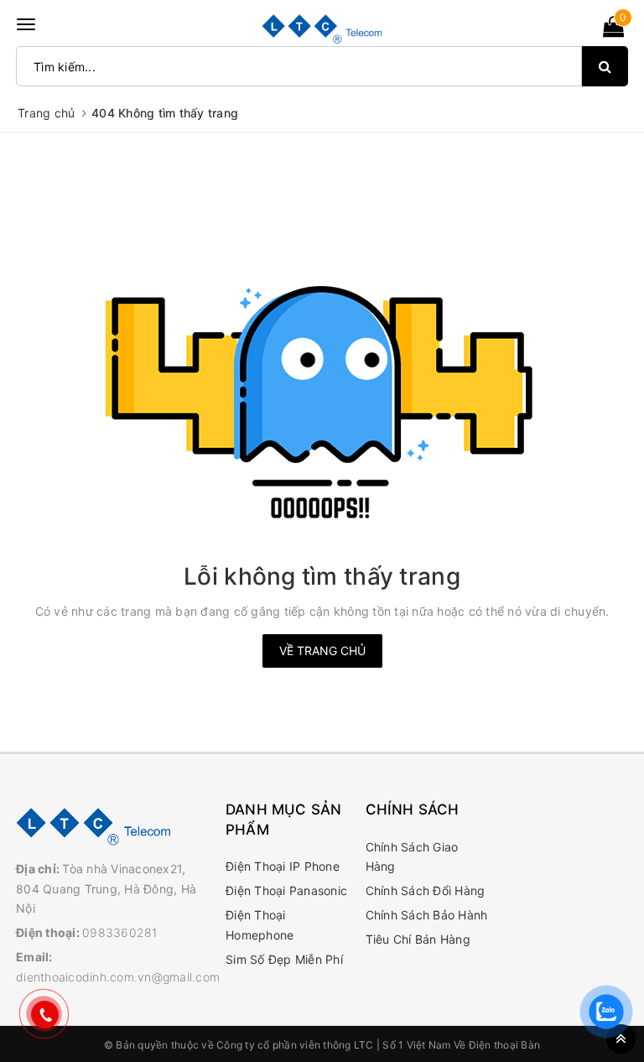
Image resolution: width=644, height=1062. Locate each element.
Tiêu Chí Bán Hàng (418, 939)
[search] (605, 66)
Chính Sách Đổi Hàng (426, 890)
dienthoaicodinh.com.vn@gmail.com (118, 977)
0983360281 (120, 932)
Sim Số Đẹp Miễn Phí (284, 959)
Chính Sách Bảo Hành (427, 915)
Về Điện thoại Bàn (497, 1045)
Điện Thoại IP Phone (283, 866)
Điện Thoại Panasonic (286, 890)
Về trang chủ (322, 650)
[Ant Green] (112, 825)
